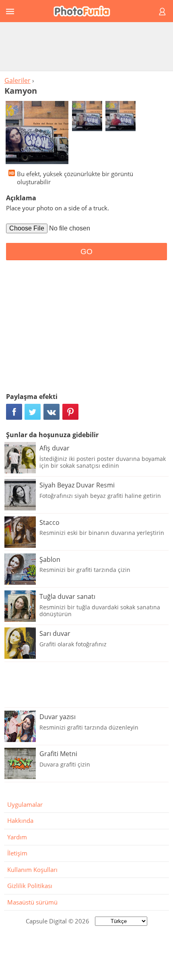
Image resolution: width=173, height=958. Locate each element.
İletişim (17, 853)
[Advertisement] (86, 46)
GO (86, 251)
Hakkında (20, 820)
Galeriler (17, 80)
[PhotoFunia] (85, 11)
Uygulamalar (25, 804)
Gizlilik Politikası (29, 886)
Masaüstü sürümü (32, 902)
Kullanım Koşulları (32, 869)
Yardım (17, 837)
